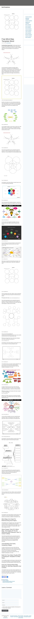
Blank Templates (28, 24)
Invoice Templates (28, 30)
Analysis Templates (28, 20)
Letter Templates (28, 31)
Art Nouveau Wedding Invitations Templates (9, 581)
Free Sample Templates (13, 615)
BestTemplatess (6, 7)
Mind (5, 580)
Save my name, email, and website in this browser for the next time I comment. (12, 607)
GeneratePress (5, 617)
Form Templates (28, 27)
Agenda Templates (28, 16)
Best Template (21, 616)
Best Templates (26, 615)
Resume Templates (28, 34)
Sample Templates (5, 579)
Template (7, 580)
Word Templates (28, 37)
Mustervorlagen (20, 617)
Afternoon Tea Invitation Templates (7, 582)
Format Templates (28, 28)
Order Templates (28, 33)
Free (3, 580)
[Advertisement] (28, 61)
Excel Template (16, 616)
